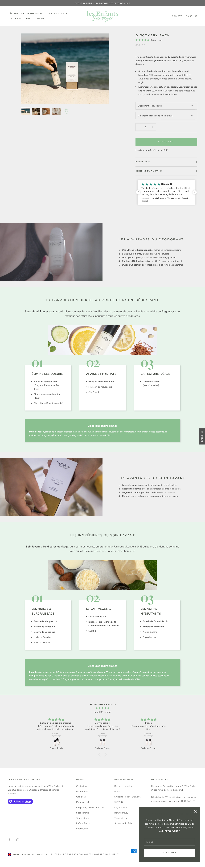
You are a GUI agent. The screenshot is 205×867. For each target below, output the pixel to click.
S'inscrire (169, 852)
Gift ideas (81, 796)
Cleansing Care (19, 18)
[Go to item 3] (46, 111)
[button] (167, 192)
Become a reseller (123, 786)
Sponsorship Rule (123, 823)
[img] (102, 708)
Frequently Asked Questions (90, 807)
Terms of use (82, 818)
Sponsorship (82, 812)
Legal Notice (120, 807)
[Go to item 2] (35, 111)
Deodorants (58, 13)
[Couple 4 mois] (56, 742)
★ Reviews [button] (202, 436)
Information (82, 828)
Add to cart (166, 141)
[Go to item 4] (56, 111)
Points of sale (83, 802)
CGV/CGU (119, 802)
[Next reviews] (195, 192)
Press (117, 791)
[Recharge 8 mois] (102, 742)
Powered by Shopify (106, 854)
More (41, 18)
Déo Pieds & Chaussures (25, 13)
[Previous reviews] (138, 192)
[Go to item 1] (25, 111)
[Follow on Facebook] (9, 839)
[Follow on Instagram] (17, 839)
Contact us (81, 786)
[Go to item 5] (66, 111)
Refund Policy (83, 823)
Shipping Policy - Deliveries (128, 796)
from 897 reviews (102, 712)
